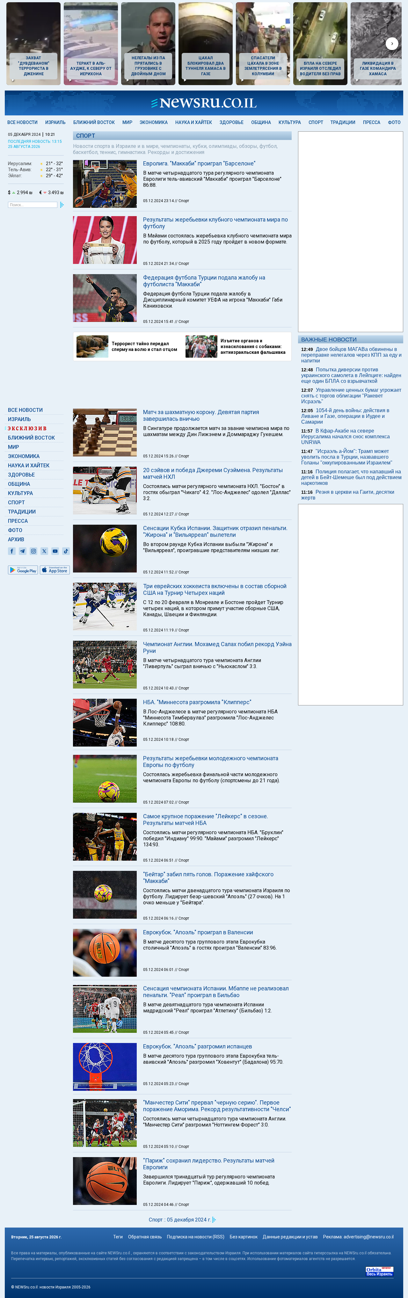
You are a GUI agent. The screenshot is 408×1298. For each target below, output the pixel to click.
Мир (127, 122)
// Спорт (182, 201)
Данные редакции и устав (290, 1236)
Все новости (22, 122)
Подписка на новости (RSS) (195, 1236)
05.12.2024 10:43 (159, 688)
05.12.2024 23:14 (159, 201)
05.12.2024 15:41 (159, 321)
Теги (118, 1236)
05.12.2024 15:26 (159, 456)
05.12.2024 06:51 (159, 860)
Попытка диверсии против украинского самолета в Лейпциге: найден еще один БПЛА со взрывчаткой (351, 375)
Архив (16, 539)
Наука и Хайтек (193, 122)
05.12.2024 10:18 (159, 739)
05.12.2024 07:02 (159, 802)
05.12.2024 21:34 (159, 263)
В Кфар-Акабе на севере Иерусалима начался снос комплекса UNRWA (345, 436)
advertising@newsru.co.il (369, 1236)
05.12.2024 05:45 (159, 1032)
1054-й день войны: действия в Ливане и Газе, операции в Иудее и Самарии (345, 416)
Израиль (55, 122)
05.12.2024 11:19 (159, 630)
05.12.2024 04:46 (159, 1204)
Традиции (343, 122)
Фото (394, 122)
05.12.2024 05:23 (159, 1084)
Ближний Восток (94, 122)
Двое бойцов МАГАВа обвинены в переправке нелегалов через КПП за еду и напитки (351, 354)
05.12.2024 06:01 (159, 969)
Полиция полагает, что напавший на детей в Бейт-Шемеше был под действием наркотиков (351, 477)
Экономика (154, 122)
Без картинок (244, 1236)
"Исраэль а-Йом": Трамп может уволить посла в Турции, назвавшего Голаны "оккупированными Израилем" (346, 456)
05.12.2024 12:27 (159, 514)
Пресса (371, 122)
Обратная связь (145, 1236)
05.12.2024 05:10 (159, 1146)
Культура (290, 122)
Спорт (316, 122)
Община (261, 122)
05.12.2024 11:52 (159, 572)
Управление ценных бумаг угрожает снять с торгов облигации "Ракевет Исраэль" (351, 395)
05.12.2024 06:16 (159, 918)
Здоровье (232, 122)
